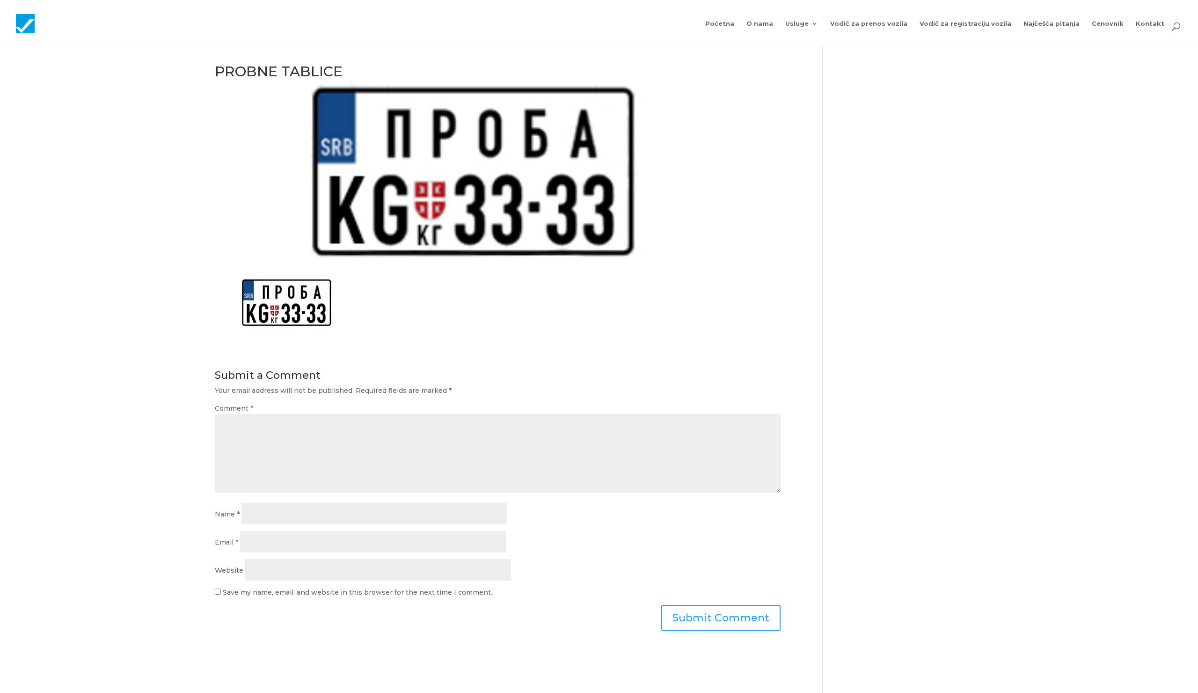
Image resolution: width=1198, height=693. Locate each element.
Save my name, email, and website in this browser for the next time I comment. (357, 592)
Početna (719, 23)
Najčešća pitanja (1051, 23)
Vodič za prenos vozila (868, 23)
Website (229, 570)
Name (227, 514)
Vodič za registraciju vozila (965, 23)
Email (226, 542)
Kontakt (1150, 23)
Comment (234, 408)
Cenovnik (1108, 23)
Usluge (797, 23)
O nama (759, 23)
